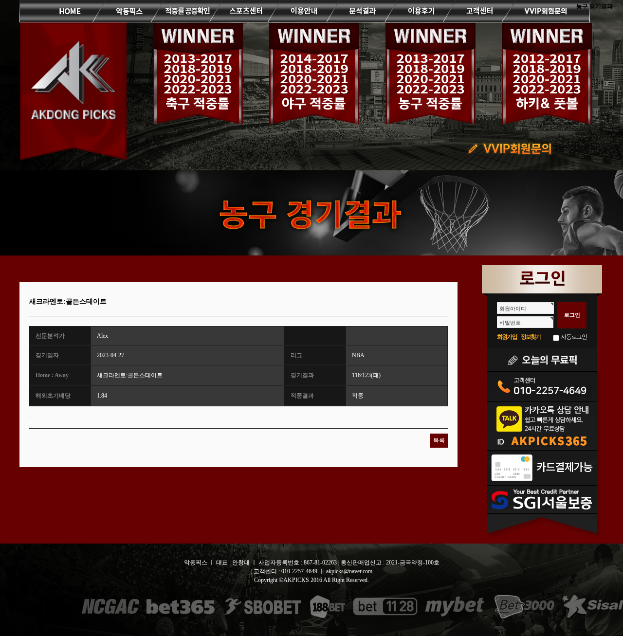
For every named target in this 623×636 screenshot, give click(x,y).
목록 (439, 440)
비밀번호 (510, 323)
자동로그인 (574, 336)
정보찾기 (531, 336)
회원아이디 (512, 308)
